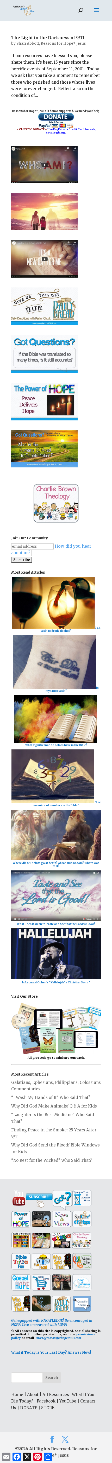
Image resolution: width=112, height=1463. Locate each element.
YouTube (67, 1401)
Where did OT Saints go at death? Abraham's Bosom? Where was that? (56, 864)
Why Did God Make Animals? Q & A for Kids (54, 1106)
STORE (47, 1407)
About (33, 1394)
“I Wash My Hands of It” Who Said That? (50, 1097)
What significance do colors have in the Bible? (56, 745)
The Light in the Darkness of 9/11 (47, 37)
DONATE (28, 1407)
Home (17, 1394)
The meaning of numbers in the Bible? (67, 804)
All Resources (55, 1394)
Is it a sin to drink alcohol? (70, 629)
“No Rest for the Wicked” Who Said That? (51, 1160)
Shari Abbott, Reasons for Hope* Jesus (51, 43)
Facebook (46, 1401)
